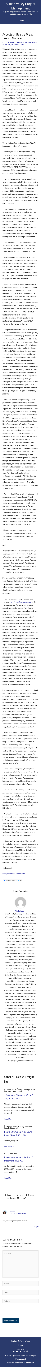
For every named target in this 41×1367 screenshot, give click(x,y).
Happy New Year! (11, 1153)
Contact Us (15, 1341)
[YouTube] (17, 1352)
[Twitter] (14, 1352)
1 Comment (9, 1095)
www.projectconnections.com (14, 874)
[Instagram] (20, 1352)
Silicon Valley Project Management (20, 6)
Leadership (20, 42)
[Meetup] (27, 1352)
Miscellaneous (30, 42)
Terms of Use (25, 1341)
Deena (12, 1211)
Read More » (9, 1119)
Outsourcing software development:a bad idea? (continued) (19, 1090)
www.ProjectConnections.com (21, 602)
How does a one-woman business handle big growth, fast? (18, 1127)
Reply (36, 1227)
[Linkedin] (24, 1352)
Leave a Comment (12, 1132)
